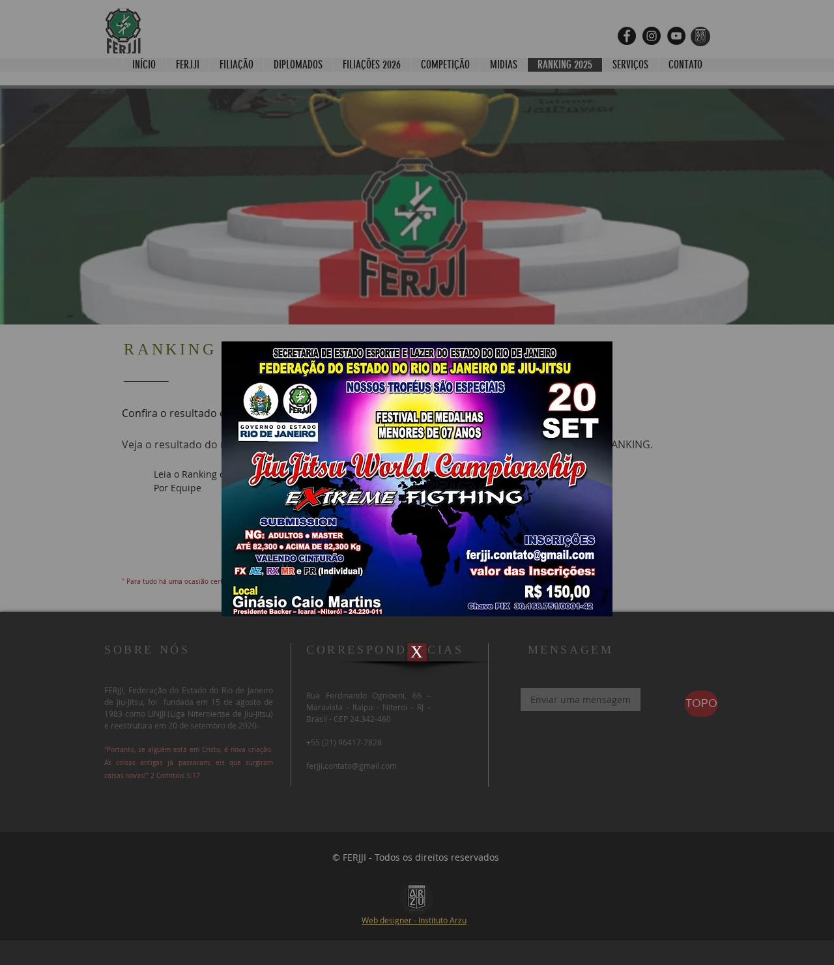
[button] (417, 652)
